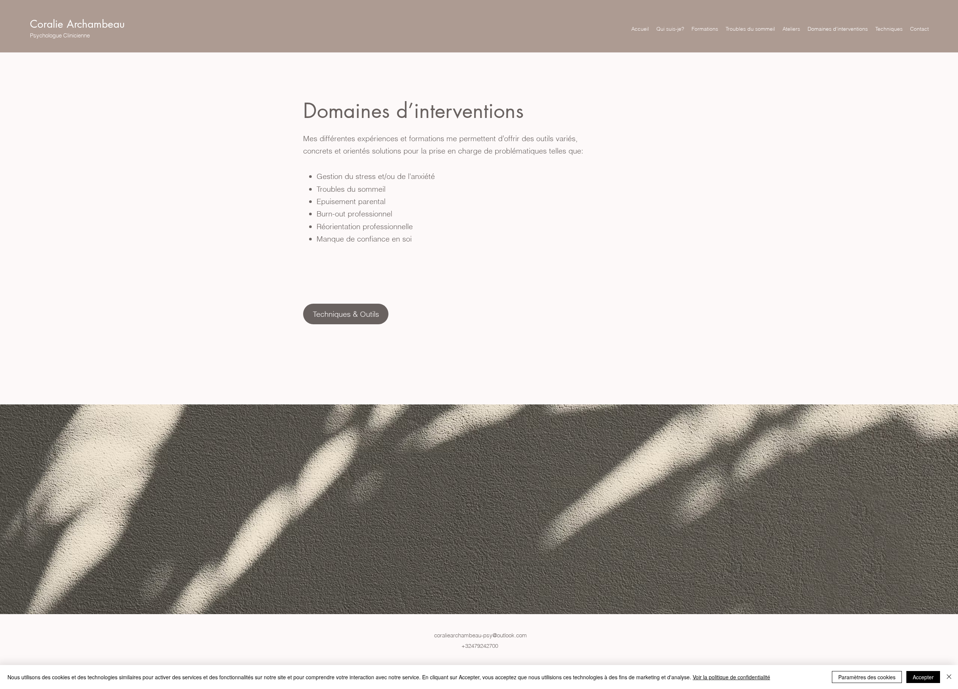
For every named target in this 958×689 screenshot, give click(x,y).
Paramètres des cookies (867, 677)
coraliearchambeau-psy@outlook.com (480, 635)
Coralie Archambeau (77, 24)
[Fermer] (949, 677)
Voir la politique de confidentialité (731, 677)
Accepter (923, 677)
